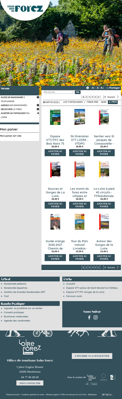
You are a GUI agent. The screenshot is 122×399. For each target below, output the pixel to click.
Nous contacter (30, 383)
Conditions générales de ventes (32, 394)
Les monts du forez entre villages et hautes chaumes (79, 196)
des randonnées (14, 105)
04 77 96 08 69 (30, 377)
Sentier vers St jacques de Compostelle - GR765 (104, 141)
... (102, 97)
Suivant (111, 97)
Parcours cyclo (74, 296)
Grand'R (70, 283)
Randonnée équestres (15, 287)
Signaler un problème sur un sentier (23, 308)
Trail (6, 296)
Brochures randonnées (16, 316)
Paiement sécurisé (13, 394)
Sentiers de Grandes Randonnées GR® (24, 292)
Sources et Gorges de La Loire (55, 192)
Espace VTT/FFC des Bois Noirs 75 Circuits (55, 141)
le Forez (11, 109)
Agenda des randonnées (17, 320)
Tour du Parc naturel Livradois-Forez (79, 246)
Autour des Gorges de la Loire (104, 244)
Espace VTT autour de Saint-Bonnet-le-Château (92, 287)
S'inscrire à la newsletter (92, 356)
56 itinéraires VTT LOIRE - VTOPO (80, 139)
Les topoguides (73, 102)
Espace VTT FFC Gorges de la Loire (85, 292)
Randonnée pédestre (15, 283)
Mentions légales (52, 394)
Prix (114, 102)
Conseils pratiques (14, 312)
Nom (103, 102)
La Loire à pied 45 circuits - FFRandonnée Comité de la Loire (104, 196)
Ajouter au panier (55, 152)
